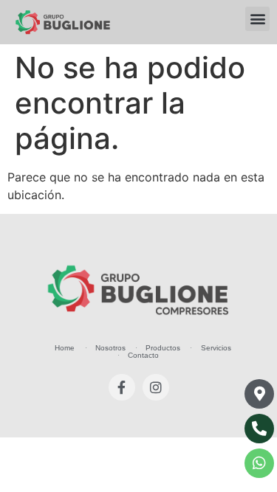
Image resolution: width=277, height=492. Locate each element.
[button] (257, 19)
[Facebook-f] (122, 387)
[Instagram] (156, 387)
